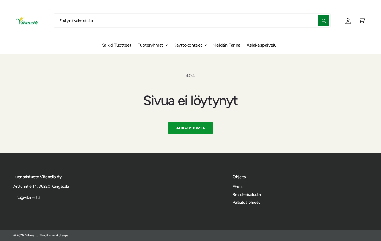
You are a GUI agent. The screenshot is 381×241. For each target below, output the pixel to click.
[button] (362, 20)
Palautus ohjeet (246, 202)
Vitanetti (31, 235)
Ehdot (238, 186)
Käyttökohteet (187, 45)
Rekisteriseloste (247, 194)
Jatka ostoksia (190, 128)
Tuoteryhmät (150, 45)
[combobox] (192, 20)
